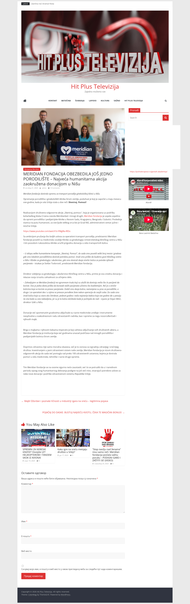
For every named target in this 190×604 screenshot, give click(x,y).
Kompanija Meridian (32, 169)
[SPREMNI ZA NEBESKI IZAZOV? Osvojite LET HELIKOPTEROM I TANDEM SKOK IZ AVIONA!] (38, 430)
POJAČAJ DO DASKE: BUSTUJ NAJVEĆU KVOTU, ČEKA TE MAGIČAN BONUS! (83, 412)
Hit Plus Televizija (95, 86)
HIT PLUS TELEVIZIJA (133, 100)
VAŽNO (117, 100)
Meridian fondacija (93, 216)
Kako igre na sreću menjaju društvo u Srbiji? (72, 451)
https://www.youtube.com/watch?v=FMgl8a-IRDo (46, 231)
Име (24, 521)
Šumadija (80, 100)
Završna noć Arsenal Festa (42, 3)
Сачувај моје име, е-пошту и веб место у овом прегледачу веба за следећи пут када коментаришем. (71, 569)
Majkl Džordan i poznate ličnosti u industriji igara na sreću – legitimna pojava (64, 401)
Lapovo (92, 100)
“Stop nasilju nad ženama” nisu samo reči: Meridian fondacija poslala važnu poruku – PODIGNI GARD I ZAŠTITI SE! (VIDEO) (106, 455)
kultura (105, 100)
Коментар (27, 483)
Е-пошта (26, 536)
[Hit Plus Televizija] (24, 101)
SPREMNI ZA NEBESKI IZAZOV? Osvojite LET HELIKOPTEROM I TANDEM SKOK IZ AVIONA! (37, 453)
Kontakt (52, 100)
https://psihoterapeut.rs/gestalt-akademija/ (148, 171)
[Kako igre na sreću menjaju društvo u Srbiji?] (73, 430)
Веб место (26, 551)
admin (44, 188)
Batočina (66, 100)
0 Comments (55, 188)
